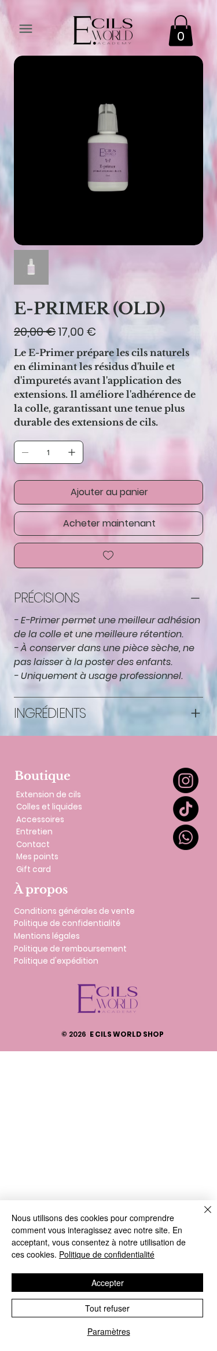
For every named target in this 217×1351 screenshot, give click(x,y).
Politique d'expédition (56, 961)
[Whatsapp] (185, 837)
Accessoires (40, 819)
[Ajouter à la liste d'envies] (108, 555)
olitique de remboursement (73, 948)
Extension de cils (48, 794)
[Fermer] (201, 1216)
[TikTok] (185, 809)
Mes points (37, 856)
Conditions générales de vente (74, 911)
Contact (33, 844)
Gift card (33, 869)
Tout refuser (107, 1308)
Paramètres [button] (108, 1331)
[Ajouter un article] (71, 452)
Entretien (34, 831)
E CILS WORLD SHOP (112, 1034)
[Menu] (26, 28)
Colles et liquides (49, 806)
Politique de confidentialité (67, 923)
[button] (181, 30)
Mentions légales (47, 936)
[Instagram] (185, 780)
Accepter (107, 1282)
